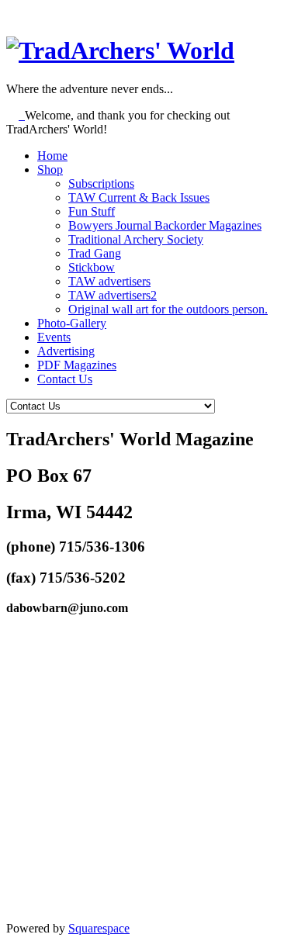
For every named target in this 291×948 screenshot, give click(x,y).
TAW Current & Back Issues (139, 197)
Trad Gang (94, 253)
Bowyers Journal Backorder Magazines (165, 225)
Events (54, 337)
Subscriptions (101, 183)
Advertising (66, 351)
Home (52, 155)
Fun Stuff (91, 211)
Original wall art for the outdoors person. (168, 309)
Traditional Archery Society (135, 239)
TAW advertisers (109, 281)
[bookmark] (120, 50)
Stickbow (91, 267)
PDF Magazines (76, 365)
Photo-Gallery (71, 323)
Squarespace (99, 928)
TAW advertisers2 (112, 295)
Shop (50, 169)
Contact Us (64, 379)
